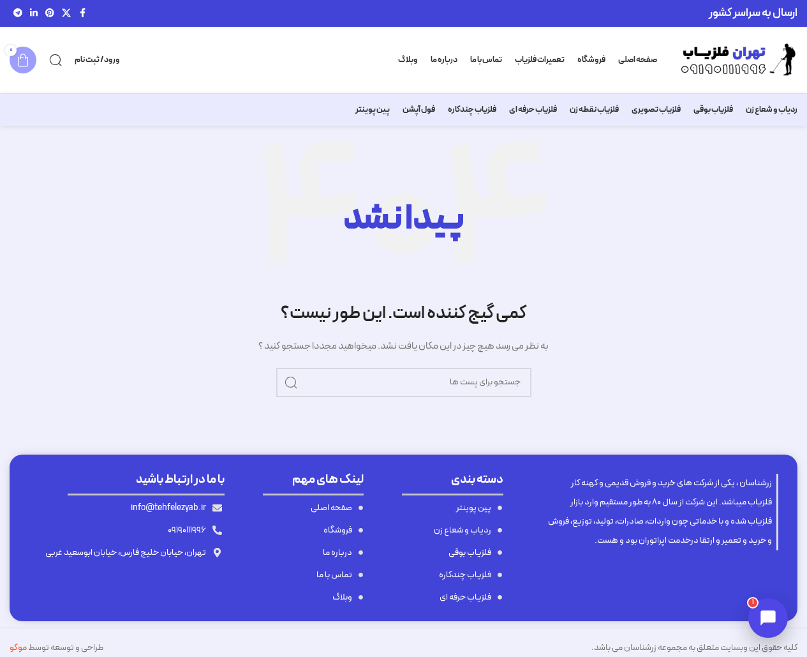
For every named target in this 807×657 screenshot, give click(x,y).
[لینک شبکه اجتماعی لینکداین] (33, 13)
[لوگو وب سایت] (733, 59)
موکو (18, 647)
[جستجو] (55, 60)
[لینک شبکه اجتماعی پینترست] (49, 13)
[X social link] (66, 13)
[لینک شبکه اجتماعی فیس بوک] (82, 13)
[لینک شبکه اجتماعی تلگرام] (18, 13)
